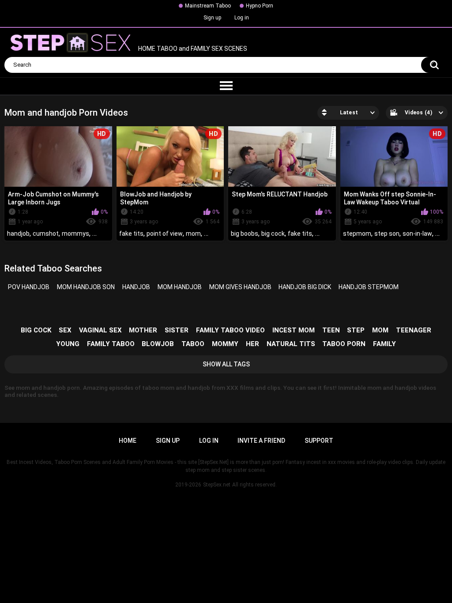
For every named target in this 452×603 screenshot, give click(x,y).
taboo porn (343, 344)
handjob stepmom (369, 286)
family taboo (111, 344)
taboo (192, 344)
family (384, 344)
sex (65, 330)
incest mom (293, 330)
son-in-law (417, 233)
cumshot (46, 233)
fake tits (131, 233)
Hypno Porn (259, 6)
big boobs (244, 233)
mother (143, 330)
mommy (225, 344)
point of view (165, 233)
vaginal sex (100, 330)
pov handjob (28, 286)
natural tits (291, 344)
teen (331, 330)
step (356, 330)
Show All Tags (226, 364)
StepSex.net (216, 485)
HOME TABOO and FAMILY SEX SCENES (192, 49)
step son (386, 233)
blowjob (158, 344)
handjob (18, 233)
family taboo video (230, 330)
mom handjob (180, 286)
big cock (273, 233)
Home (127, 440)
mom (193, 233)
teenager (413, 330)
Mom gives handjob (240, 286)
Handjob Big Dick (305, 286)
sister (176, 330)
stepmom (357, 233)
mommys (75, 233)
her (252, 344)
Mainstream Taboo (208, 6)
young (67, 344)
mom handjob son (86, 286)
